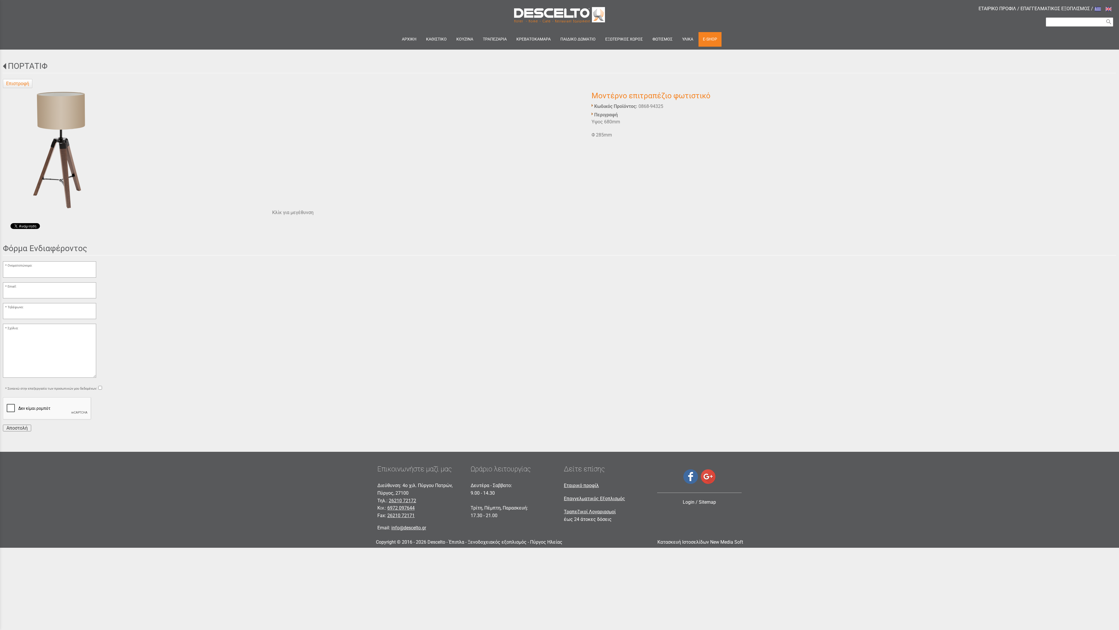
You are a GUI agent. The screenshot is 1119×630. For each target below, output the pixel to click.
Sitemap (707, 502)
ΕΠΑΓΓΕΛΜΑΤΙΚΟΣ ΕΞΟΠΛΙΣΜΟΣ (1055, 8)
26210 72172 (402, 500)
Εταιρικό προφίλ (581, 485)
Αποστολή (17, 428)
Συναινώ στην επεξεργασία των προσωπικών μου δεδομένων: (52, 389)
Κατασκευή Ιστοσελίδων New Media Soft (700, 542)
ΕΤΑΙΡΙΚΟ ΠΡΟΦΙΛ (997, 8)
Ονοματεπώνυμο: (20, 265)
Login (688, 502)
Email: (12, 286)
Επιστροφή (17, 83)
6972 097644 (401, 508)
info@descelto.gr (408, 528)
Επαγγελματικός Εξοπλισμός (594, 498)
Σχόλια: (13, 328)
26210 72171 (401, 515)
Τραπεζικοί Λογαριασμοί (590, 511)
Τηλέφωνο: (16, 307)
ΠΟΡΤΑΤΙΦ (27, 66)
